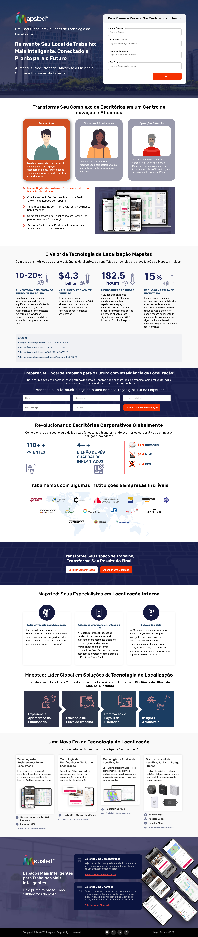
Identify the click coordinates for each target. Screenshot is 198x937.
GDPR (171, 932)
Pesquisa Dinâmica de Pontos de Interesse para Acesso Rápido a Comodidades (55, 227)
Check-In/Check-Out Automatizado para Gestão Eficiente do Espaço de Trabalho (56, 199)
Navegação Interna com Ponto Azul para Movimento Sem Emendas (58, 208)
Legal (155, 932)
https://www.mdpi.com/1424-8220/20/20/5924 (44, 342)
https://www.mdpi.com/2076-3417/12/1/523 (42, 347)
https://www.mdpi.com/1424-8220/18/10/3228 (44, 352)
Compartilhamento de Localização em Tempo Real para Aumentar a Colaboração (57, 217)
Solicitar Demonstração (82, 569)
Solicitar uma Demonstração (142, 407)
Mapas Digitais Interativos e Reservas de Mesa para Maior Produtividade (59, 190)
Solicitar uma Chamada (97, 905)
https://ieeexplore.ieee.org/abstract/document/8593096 (48, 357)
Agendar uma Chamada (116, 569)
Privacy (163, 932)
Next (167, 76)
